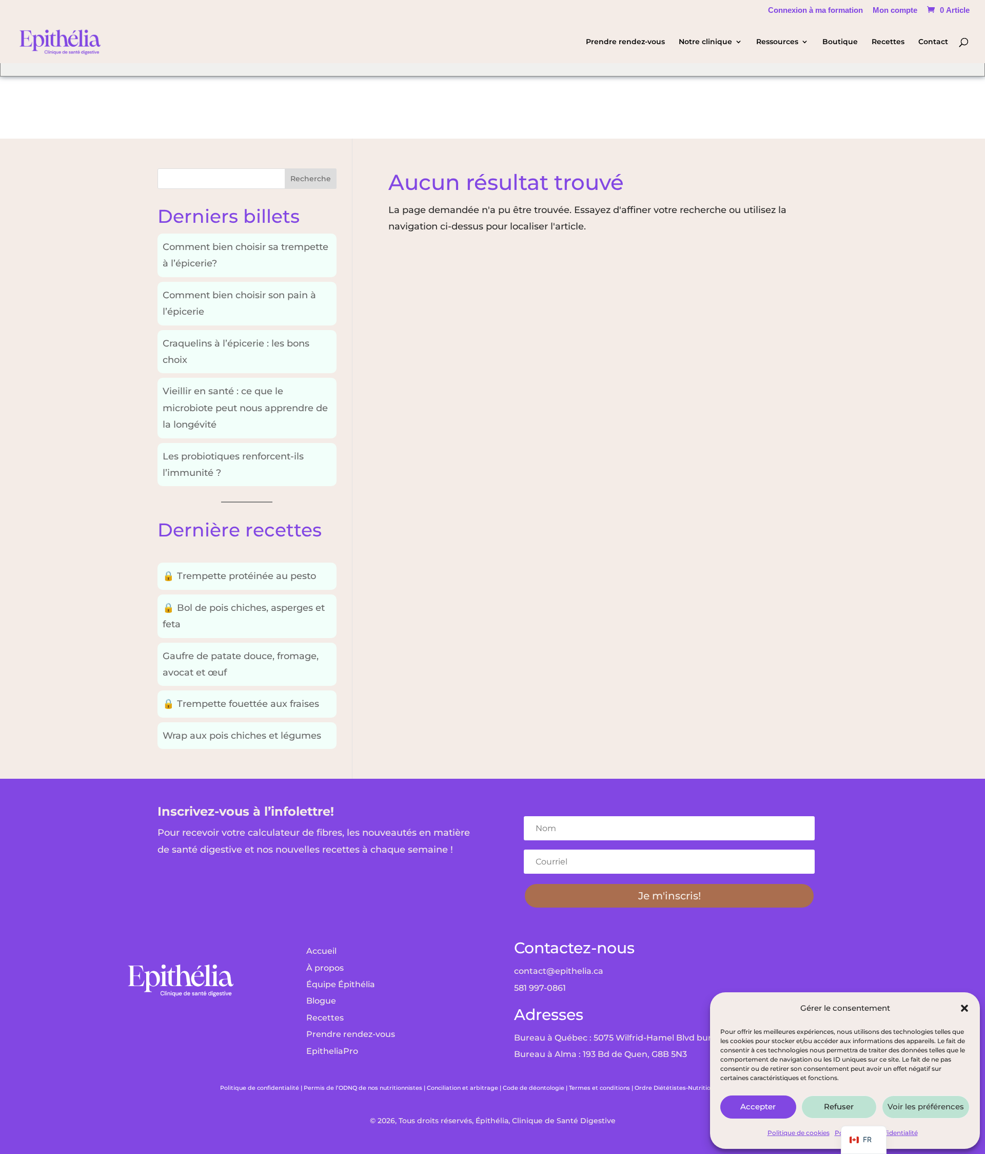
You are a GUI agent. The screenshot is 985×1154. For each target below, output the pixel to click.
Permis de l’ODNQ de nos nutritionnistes (363, 1087)
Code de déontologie (533, 1087)
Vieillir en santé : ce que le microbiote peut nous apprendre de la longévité (245, 408)
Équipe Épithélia (340, 984)
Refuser (839, 1106)
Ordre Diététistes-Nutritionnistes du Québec (700, 1087)
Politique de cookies (798, 1133)
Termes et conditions (599, 1087)
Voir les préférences (926, 1106)
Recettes (888, 42)
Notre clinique (705, 42)
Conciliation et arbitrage (462, 1087)
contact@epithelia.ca (558, 971)
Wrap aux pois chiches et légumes (242, 735)
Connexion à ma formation (815, 10)
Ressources (777, 42)
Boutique (840, 42)
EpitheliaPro (332, 1051)
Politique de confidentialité (259, 1087)
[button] (964, 1008)
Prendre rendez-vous (625, 42)
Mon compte (895, 10)
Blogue (321, 1001)
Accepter (758, 1106)
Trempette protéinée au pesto (239, 576)
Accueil (321, 951)
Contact (933, 42)
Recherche (310, 178)
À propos (325, 968)
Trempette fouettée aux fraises (241, 703)
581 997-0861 (540, 988)
